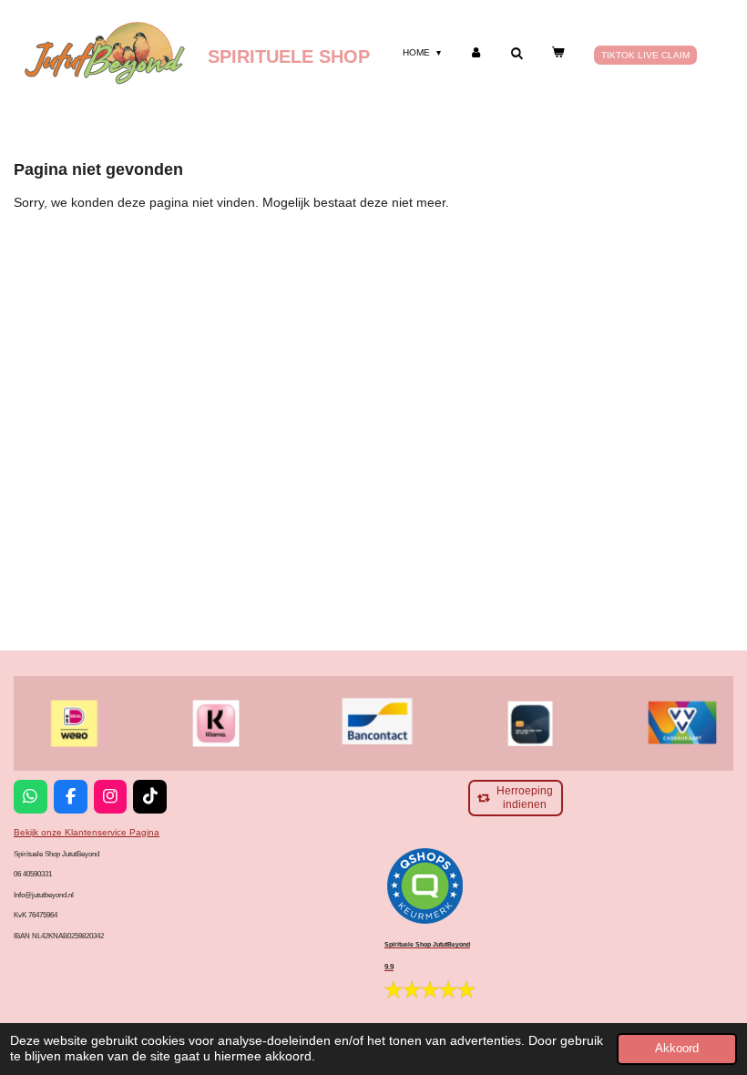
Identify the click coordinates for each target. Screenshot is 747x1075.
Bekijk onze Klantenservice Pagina (86, 832)
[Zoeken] (516, 53)
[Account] (475, 52)
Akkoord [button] (677, 1048)
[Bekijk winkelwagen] (557, 52)
